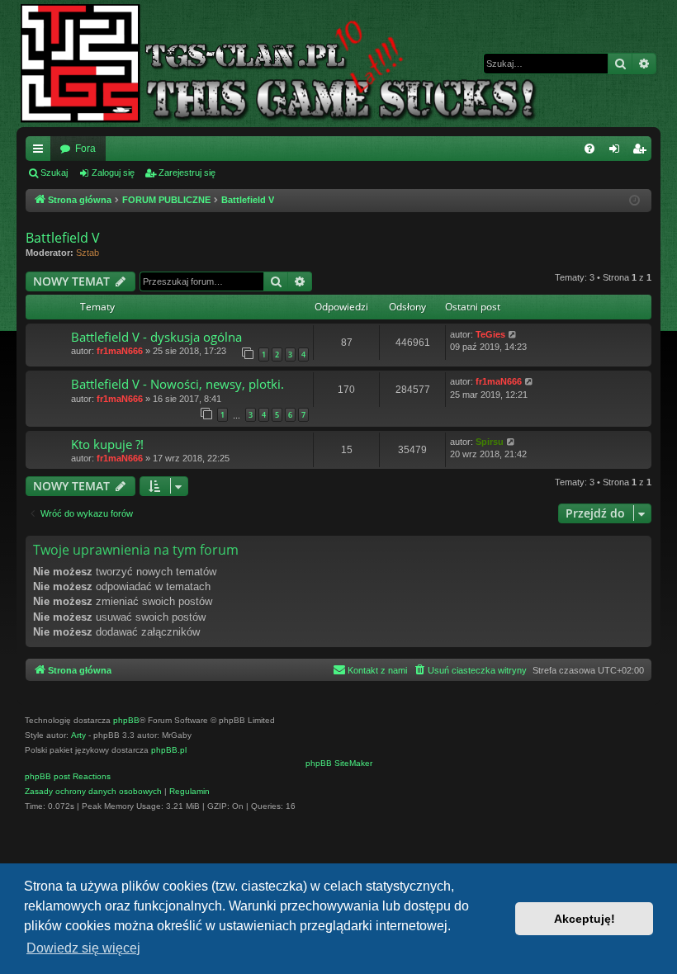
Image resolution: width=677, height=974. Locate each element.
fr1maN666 (120, 351)
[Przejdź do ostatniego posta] (513, 335)
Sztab (87, 253)
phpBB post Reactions (68, 776)
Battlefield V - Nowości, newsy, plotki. (177, 384)
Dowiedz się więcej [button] (83, 948)
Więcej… (41, 152)
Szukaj (54, 172)
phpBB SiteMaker (338, 763)
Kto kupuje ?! (107, 444)
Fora (85, 148)
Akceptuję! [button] (584, 918)
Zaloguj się (113, 172)
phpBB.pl (169, 749)
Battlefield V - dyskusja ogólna (156, 337)
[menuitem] (589, 148)
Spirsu (490, 442)
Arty (78, 735)
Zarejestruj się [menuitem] (642, 152)
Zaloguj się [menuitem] (617, 152)
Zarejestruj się (187, 172)
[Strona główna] (292, 63)
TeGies (490, 334)
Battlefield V (63, 238)
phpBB (126, 720)
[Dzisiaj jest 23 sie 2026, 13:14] (635, 200)
